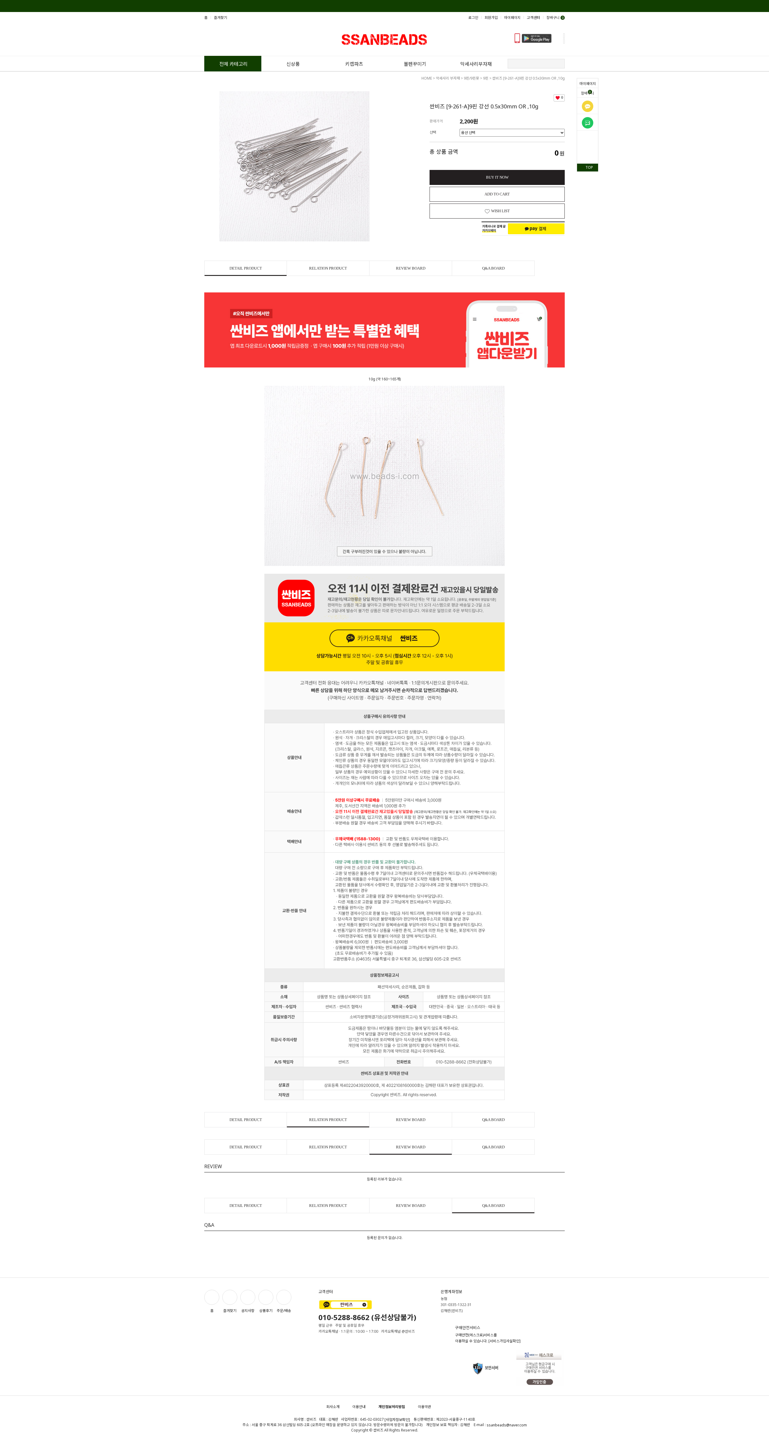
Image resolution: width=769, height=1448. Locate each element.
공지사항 (247, 1310)
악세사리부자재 (476, 64)
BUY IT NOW (497, 177)
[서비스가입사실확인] (504, 1341)
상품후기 (265, 1310)
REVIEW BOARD (410, 268)
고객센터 (533, 17)
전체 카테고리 (233, 64)
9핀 (485, 78)
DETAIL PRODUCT (245, 268)
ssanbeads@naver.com (507, 1425)
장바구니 (587, 93)
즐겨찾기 (220, 17)
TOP (589, 167)
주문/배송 (284, 1310)
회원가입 (491, 17)
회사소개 (332, 1406)
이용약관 (424, 1406)
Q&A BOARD (493, 268)
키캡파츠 (354, 64)
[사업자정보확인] (397, 1419)
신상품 (293, 64)
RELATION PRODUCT (328, 268)
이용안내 (359, 1406)
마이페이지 (587, 83)
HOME (426, 78)
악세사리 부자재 (448, 78)
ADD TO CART (497, 194)
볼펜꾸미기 (415, 64)
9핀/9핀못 (471, 78)
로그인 (473, 17)
